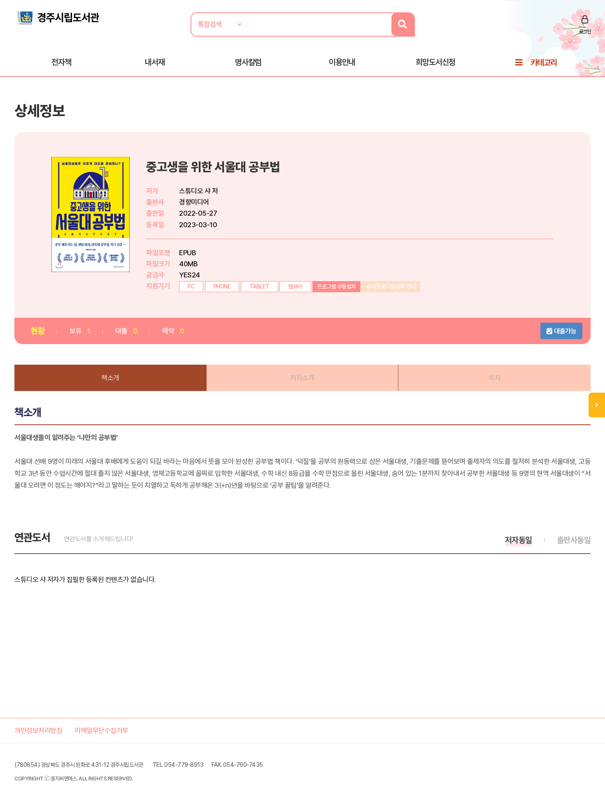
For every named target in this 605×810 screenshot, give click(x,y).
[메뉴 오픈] (597, 405)
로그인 (585, 32)
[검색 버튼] (402, 24)
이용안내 (342, 62)
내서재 (155, 62)
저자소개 (302, 378)
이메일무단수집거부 (101, 730)
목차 (494, 378)
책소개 (110, 378)
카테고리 (544, 63)
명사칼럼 (248, 62)
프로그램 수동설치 (336, 286)
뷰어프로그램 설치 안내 (391, 286)
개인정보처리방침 (38, 730)
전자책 (61, 62)
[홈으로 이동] (57, 17)
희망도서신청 (435, 62)
